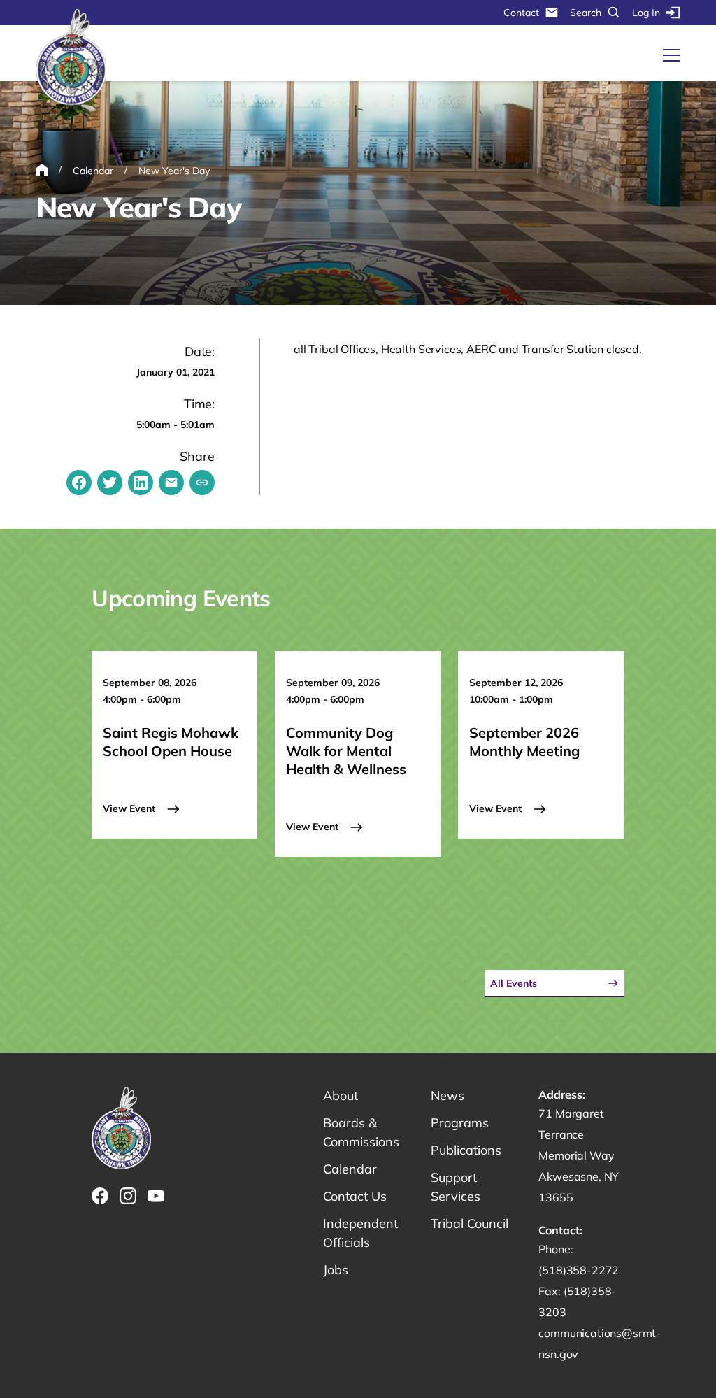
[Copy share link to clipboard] (202, 483)
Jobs (335, 1270)
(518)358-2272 (578, 1270)
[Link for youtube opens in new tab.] (156, 1195)
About (340, 1095)
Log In (646, 12)
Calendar (350, 1169)
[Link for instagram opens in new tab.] (128, 1195)
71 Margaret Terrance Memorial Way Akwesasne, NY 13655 (578, 1155)
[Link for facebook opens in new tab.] (100, 1195)
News (447, 1095)
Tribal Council (469, 1223)
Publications (466, 1150)
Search (585, 12)
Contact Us (355, 1196)
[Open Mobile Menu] (671, 55)
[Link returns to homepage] (71, 57)
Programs (460, 1123)
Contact (521, 12)
